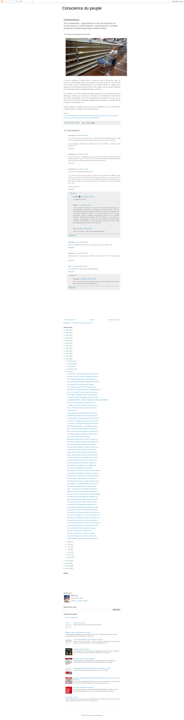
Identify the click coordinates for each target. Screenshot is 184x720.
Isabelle (75, 196)
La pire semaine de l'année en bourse (78, 436)
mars (69, 552)
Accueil (92, 319)
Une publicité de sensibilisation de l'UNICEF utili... (82, 465)
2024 (67, 335)
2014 (67, 560)
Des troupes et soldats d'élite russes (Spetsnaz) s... (82, 379)
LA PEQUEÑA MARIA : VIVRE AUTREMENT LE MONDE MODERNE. (87, 400)
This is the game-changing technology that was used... (83, 381)
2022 (67, 340)
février (69, 555)
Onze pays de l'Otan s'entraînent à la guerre (80, 384)
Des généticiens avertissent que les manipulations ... (83, 520)
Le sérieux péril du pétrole (81, 649)
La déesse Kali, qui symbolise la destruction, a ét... (82, 504)
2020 (67, 346)
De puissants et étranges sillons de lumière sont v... (82, 449)
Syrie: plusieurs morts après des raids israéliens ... (82, 444)
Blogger (100, 715)
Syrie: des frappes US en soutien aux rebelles (81, 533)
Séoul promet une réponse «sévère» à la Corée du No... (84, 512)
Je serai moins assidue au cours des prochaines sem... (83, 515)
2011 (67, 568)
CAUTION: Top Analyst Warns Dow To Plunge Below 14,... (84, 389)
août (68, 371)
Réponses (73, 193)
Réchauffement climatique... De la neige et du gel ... (82, 426)
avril (68, 549)
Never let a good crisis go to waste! (83, 658)
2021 (67, 343)
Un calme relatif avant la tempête (83, 687)
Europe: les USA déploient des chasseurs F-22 (81, 402)
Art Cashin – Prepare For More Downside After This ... (83, 442)
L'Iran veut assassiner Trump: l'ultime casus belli (88, 639)
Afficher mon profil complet (79, 600)
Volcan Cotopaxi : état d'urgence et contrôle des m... (83, 478)
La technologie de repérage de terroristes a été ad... (83, 525)
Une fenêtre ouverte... (72, 697)
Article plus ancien (114, 319)
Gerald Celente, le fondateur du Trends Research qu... (83, 475)
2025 (67, 332)
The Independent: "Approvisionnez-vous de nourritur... (83, 418)
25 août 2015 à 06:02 (81, 135)
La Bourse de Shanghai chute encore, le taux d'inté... (83, 421)
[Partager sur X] (90, 123)
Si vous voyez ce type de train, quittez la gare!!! (81, 387)
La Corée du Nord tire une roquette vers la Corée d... (83, 457)
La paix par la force (79, 623)
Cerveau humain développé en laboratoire (80, 468)
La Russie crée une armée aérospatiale (79, 530)
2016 (67, 356)
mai (68, 547)
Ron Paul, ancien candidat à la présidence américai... (83, 376)
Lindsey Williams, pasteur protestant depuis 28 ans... (83, 538)
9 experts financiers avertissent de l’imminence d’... (82, 460)
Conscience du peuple (82, 8)
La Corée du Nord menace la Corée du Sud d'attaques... (84, 494)
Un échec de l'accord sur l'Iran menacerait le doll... (82, 502)
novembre (70, 363)
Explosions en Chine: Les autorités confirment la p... (83, 491)
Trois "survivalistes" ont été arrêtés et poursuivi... (82, 528)
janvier (69, 557)
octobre (69, 366)
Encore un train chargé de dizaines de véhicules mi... (83, 431)
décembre (70, 361)
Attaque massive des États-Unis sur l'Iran (77, 632)
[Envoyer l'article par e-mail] (83, 122)
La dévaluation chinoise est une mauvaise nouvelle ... (83, 507)
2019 (67, 348)
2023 (67, 338)
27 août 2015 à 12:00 (84, 205)
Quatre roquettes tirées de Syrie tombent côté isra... (83, 455)
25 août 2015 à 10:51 (81, 154)
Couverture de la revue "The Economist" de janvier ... (83, 509)
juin (68, 544)
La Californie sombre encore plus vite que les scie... (82, 405)
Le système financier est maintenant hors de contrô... (83, 397)
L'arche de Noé (71, 410)
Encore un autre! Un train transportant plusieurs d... (82, 428)
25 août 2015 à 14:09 (87, 196)
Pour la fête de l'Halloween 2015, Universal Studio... (82, 395)
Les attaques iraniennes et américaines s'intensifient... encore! (92, 668)
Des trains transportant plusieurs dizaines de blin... (82, 486)
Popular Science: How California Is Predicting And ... (83, 452)
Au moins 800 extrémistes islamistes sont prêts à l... (82, 413)
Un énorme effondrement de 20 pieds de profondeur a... (84, 522)
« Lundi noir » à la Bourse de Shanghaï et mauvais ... (83, 423)
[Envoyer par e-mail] (87, 123)
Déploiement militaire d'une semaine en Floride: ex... (83, 439)
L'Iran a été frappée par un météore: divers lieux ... (82, 536)
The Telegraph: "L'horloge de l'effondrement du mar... (83, 483)
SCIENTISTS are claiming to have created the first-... (83, 415)
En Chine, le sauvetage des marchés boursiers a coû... (83, 517)
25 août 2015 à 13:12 (81, 242)
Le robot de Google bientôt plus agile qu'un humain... (83, 473)
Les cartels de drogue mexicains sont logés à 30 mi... (83, 434)
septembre (70, 369)
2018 (67, 351)
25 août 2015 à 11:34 (81, 169)
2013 (67, 563)
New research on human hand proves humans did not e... (84, 470)
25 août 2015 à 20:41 (81, 253)
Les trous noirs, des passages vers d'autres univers (82, 374)
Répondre (71, 148)
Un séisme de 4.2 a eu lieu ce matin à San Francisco (83, 481)
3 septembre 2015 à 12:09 (88, 279)
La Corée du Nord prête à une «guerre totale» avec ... (83, 447)
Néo (74, 228)
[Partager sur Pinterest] (94, 123)
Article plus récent (69, 319)
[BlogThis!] (89, 123)
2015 (67, 359)
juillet (69, 541)
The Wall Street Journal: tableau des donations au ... (83, 496)
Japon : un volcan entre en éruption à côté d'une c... (83, 489)
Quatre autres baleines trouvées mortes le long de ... (83, 499)
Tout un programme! (71, 617)
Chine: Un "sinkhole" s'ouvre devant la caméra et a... (83, 392)
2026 (67, 330)
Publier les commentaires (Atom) (82, 323)
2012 (67, 566)
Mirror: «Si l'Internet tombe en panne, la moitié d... (82, 408)
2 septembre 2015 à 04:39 (79, 266)
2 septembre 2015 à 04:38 (84, 228)
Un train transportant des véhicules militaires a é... (82, 462)
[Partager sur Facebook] (92, 123)
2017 (67, 353)
